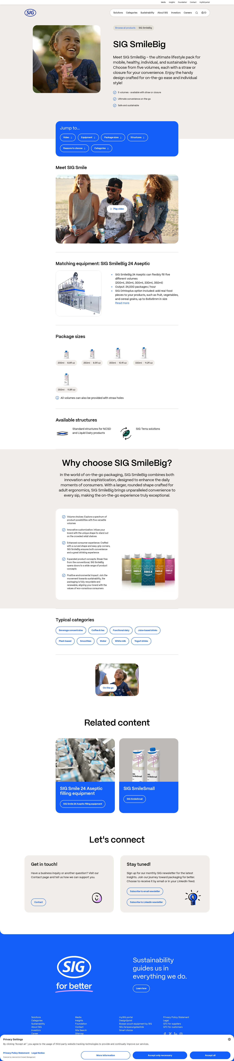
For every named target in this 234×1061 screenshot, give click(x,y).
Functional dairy (121, 630)
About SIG (162, 12)
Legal (166, 1020)
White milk (120, 641)
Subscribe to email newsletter (145, 891)
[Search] (196, 12)
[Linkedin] (176, 1033)
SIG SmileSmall (135, 799)
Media (163, 2)
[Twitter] (171, 1033)
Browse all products (125, 27)
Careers (188, 12)
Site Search (81, 1030)
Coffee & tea (98, 630)
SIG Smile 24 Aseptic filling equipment (82, 803)
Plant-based (65, 641)
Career (34, 1033)
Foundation (182, 2)
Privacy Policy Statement (176, 1017)
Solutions (118, 12)
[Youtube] (182, 1033)
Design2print (125, 1020)
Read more (122, 303)
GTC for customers (173, 1027)
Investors (176, 12)
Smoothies (85, 641)
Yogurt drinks (141, 641)
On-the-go (108, 687)
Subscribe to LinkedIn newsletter (146, 902)
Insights (172, 2)
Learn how (141, 988)
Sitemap (79, 1033)
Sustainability (147, 12)
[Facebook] (166, 1033)
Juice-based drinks (147, 630)
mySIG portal (205, 2)
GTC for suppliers (172, 1023)
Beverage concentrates (71, 630)
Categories (131, 12)
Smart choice (126, 1030)
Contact (193, 2)
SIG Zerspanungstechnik (131, 1027)
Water (103, 641)
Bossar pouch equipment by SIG (135, 1023)
